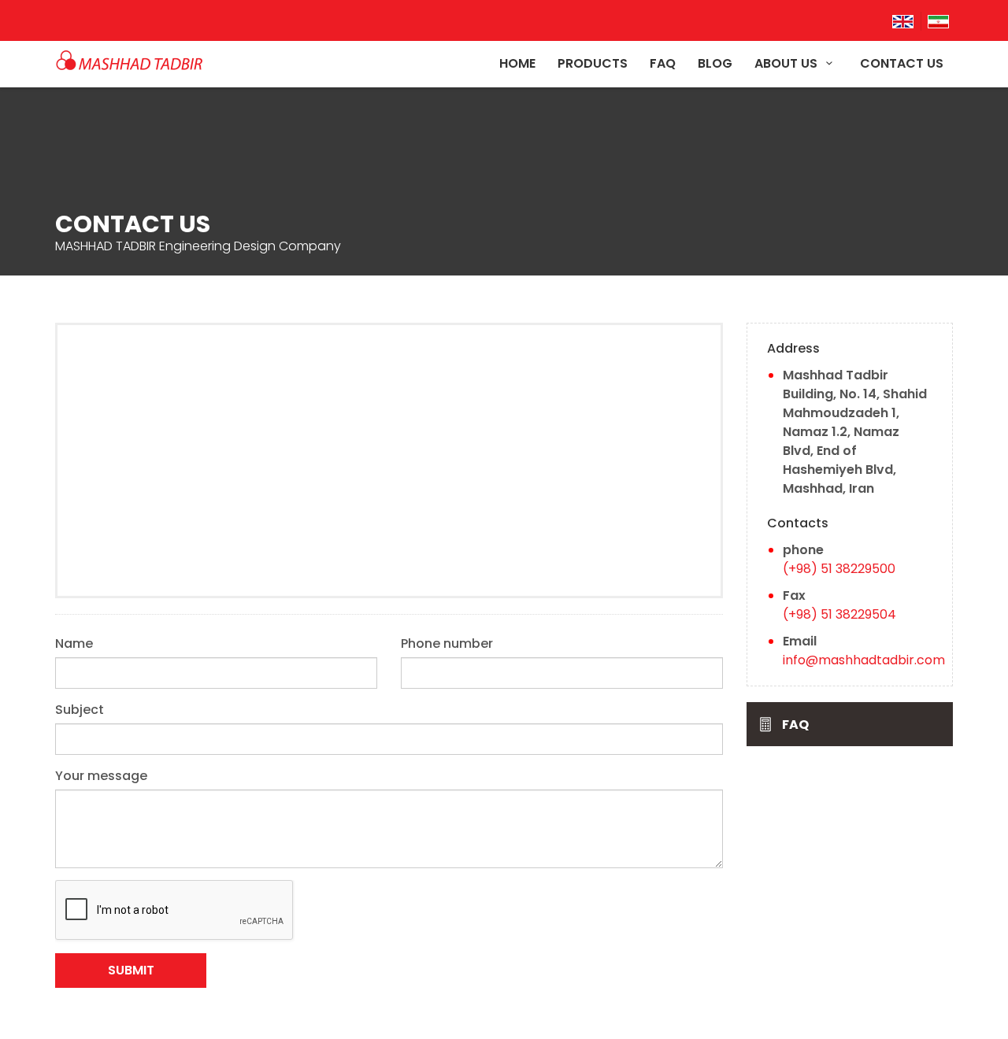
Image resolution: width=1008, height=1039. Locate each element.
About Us (787, 64)
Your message (101, 776)
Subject (79, 710)
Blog (715, 64)
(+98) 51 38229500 (839, 569)
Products (593, 64)
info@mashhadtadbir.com (864, 660)
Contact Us (901, 64)
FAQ (663, 64)
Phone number (447, 643)
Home (517, 64)
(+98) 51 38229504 (839, 614)
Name (74, 643)
